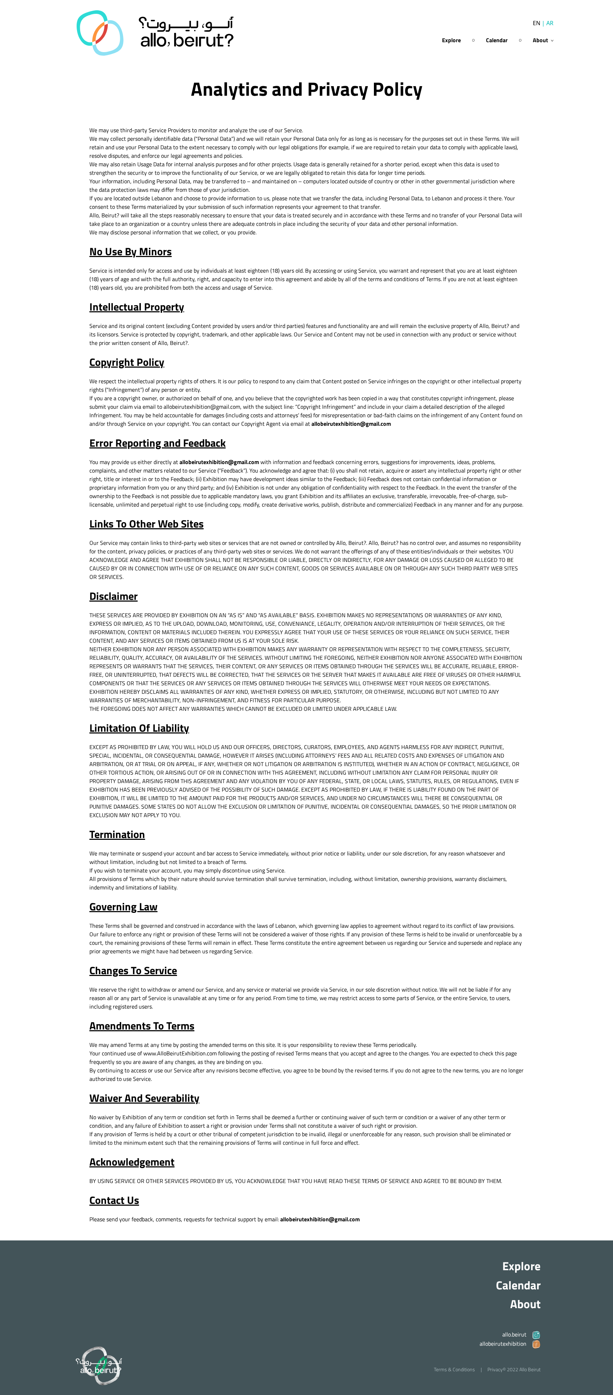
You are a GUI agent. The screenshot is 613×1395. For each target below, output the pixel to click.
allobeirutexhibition (503, 1343)
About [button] (541, 40)
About (525, 1304)
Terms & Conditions (454, 1369)
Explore (451, 40)
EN (536, 23)
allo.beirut (514, 1334)
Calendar (497, 40)
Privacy (495, 1369)
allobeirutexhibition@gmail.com (351, 423)
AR (547, 23)
